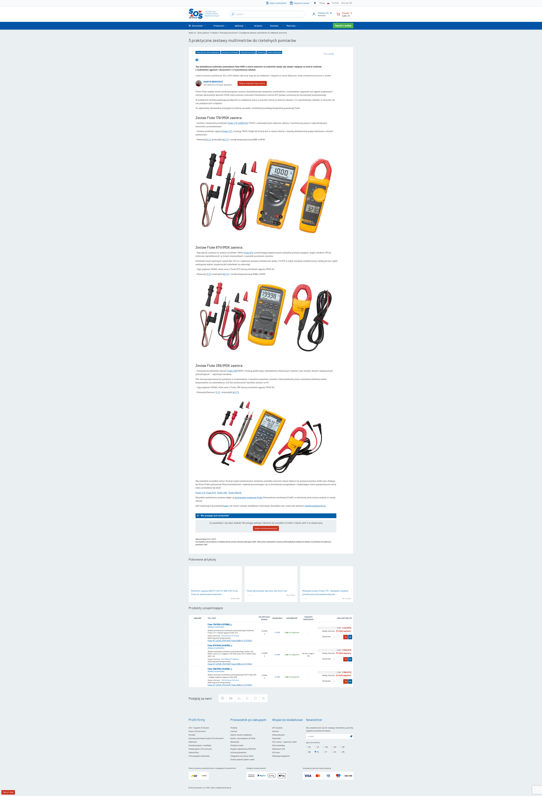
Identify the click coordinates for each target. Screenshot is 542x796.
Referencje (193, 742)
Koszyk (345, 13)
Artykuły (214, 32)
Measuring (261, 52)
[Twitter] (247, 698)
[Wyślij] (351, 736)
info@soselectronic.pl (315, 505)
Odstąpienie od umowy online (241, 756)
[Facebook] (223, 698)
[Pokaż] (350, 637)
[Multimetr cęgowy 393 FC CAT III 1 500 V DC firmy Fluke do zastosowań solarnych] (215, 578)
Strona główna (203, 32)
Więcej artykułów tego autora (252, 83)
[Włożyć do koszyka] (345, 637)
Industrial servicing (248, 52)
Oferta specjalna (278, 735)
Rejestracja (321, 15)
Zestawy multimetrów (216, 627)
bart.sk (228, 788)
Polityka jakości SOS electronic (200, 749)
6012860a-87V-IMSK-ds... (230, 659)
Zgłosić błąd (8, 792)
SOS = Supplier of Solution (199, 728)
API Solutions (277, 728)
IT (326, 752)
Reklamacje (234, 742)
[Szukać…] (232, 14)
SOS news (276, 752)
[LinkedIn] (239, 698)
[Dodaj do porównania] (231, 624)
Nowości (275, 731)
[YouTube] (231, 698)
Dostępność (292, 618)
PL (317, 752)
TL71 (217, 392)
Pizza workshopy (278, 745)
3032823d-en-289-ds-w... (230, 680)
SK (309, 747)
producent (277, 618)
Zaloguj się (323, 12)
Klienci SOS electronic (197, 731)
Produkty (233, 728)
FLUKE (277, 632)
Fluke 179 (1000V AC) (238, 123)
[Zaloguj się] (314, 15)
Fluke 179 (200, 492)
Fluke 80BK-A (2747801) (241, 640)
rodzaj (264, 619)
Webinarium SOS (278, 749)
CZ (317, 747)
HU (326, 747)
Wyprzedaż (276, 738)
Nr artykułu (264, 617)
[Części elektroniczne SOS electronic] (204, 14)
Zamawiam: (326, 637)
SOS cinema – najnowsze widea (284, 742)
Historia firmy (194, 752)
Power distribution (274, 52)
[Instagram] (255, 698)
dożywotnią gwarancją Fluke (248, 497)
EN (334, 747)
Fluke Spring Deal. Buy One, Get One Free (267, 590)
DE (343, 747)
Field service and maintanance (208, 52)
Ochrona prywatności (238, 752)
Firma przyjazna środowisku (199, 756)
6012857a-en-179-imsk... (230, 636)
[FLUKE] (329, 53)
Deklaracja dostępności (281, 756)
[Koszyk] (338, 13)
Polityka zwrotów (237, 745)
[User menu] (330, 13)
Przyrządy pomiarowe (228, 32)
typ (209, 618)
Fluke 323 (227, 131)
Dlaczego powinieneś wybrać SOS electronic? (206, 738)
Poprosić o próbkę (343, 25)
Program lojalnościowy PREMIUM (243, 749)
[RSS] (263, 698)
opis (214, 618)
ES (334, 752)
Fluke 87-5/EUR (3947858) (219, 640)
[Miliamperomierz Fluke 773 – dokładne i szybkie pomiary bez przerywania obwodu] (326, 578)
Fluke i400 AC (235, 492)
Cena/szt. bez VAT (344, 618)
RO (309, 752)
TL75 (208, 139)
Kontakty (192, 735)
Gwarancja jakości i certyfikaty (200, 745)
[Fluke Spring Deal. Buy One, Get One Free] (271, 578)
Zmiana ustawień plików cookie (242, 759)
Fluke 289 (232, 370)
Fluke (225, 505)
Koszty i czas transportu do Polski (242, 738)
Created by (220, 788)
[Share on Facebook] (196, 60)
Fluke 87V (248, 252)
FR (343, 752)
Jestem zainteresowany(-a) (266, 528)
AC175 (225, 139)
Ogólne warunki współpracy (241, 735)
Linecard (233, 731)
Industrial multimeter (230, 52)
